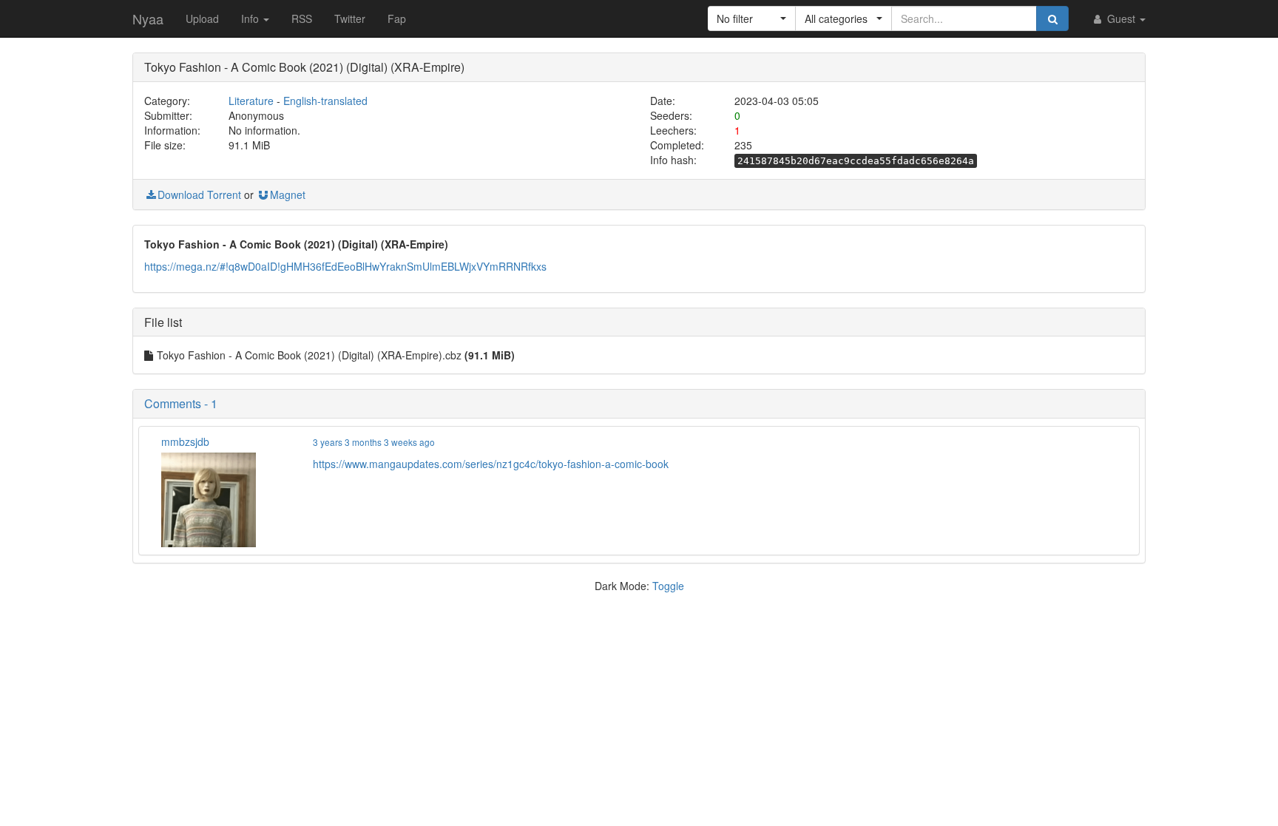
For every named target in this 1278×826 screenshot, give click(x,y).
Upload (202, 18)
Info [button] (251, 18)
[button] (752, 18)
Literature (251, 100)
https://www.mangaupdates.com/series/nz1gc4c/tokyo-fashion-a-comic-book (491, 463)
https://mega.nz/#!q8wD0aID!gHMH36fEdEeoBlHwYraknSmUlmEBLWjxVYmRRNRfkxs (345, 266)
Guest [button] (1121, 18)
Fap (397, 18)
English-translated (325, 100)
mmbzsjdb (185, 441)
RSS (301, 18)
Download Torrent (199, 194)
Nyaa (147, 18)
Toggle (668, 585)
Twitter (349, 18)
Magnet (287, 194)
